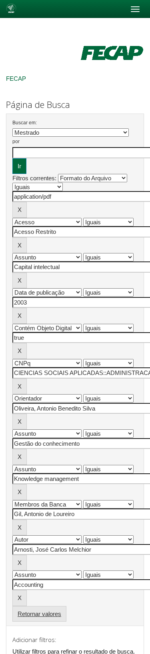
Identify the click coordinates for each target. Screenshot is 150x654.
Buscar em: (24, 123)
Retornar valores (39, 613)
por (16, 141)
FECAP (16, 78)
